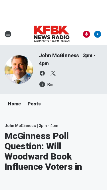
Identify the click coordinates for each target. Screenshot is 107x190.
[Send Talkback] (86, 34)
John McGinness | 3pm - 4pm (31, 125)
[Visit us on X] (53, 73)
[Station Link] (51, 34)
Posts (34, 104)
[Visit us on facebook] (42, 73)
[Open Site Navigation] (8, 34)
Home (14, 104)
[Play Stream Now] (97, 34)
